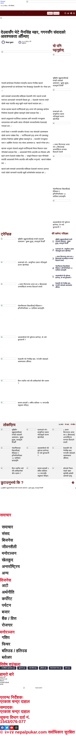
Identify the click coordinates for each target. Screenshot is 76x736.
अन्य (5, 573)
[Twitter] (7, 727)
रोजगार (7, 625)
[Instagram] (16, 727)
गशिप (6, 637)
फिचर (6, 644)
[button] (23, 12)
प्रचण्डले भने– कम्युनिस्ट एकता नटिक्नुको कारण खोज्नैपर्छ (64, 250)
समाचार (7, 527)
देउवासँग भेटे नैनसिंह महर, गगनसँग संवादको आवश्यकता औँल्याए (63, 285)
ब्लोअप (7, 657)
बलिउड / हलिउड (14, 650)
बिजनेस (7, 540)
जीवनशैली (9, 546)
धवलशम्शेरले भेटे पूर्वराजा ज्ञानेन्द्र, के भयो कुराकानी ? (61, 224)
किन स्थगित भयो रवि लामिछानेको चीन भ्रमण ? (18, 470)
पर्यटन (6, 605)
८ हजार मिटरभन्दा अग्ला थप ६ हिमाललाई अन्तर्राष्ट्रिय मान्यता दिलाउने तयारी (64, 258)
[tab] (61, 424)
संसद (6, 533)
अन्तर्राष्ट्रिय (11, 566)
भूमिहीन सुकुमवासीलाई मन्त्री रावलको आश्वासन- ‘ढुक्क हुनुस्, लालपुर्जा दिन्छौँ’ (63, 241)
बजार (6, 611)
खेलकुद (7, 560)
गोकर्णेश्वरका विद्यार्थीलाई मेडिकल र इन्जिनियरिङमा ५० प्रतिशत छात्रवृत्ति (63, 268)
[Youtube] (11, 727)
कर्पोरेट (7, 598)
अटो (5, 585)
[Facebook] (2, 727)
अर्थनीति (8, 592)
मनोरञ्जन (9, 553)
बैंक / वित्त (9, 618)
